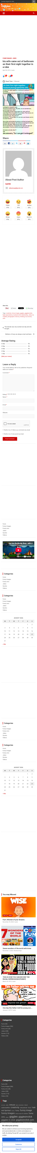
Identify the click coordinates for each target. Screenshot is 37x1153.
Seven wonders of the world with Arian (17, 948)
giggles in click (8, 1120)
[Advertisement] (18, 34)
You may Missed (9, 894)
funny (17, 1110)
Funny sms (6, 528)
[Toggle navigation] (3, 13)
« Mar (4, 644)
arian (7, 1105)
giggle (7, 1117)
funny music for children (21, 1113)
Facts (4, 524)
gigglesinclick (28, 313)
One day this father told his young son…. (17, 1008)
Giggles (5, 6)
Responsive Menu (34, 1)
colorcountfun (5, 1107)
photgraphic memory (14, 316)
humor (14, 1122)
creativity (8, 313)
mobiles (5, 316)
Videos (5, 535)
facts (29, 1107)
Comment (6, 373)
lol (33, 315)
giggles (22, 313)
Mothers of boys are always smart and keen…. (19, 334)
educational (23, 1107)
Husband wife (27, 1122)
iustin (13, 70)
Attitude (12, 1105)
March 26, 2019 (7, 981)
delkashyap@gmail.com (16, 188)
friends (13, 1110)
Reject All (18, 1149)
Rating (5, 394)
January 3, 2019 (7, 1010)
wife (4, 318)
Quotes (5, 533)
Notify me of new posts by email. (14, 434)
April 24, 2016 (6, 70)
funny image (26, 1110)
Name (5, 397)
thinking (22, 316)
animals (3, 1105)
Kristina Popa (18, 950)
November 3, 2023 (8, 950)
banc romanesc (20, 1105)
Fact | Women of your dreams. (14, 920)
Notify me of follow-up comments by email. (17, 430)
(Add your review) (6, 356)
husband (19, 1122)
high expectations (8, 315)
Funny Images (7, 58)
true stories (28, 316)
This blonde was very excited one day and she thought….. (18, 327)
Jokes (14, 58)
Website (5, 412)
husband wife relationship (20, 315)
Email (5, 405)
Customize (18, 1144)
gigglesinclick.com (25, 1120)
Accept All (18, 1139)
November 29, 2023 (8, 922)
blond (26, 1105)
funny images (16, 313)
